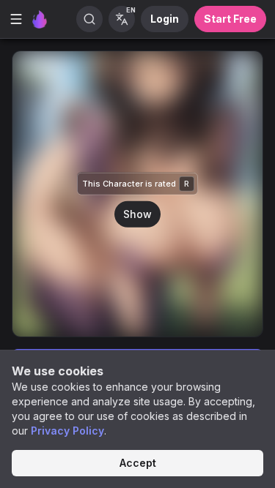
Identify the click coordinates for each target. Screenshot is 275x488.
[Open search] (89, 19)
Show (137, 213)
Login (164, 18)
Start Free (230, 18)
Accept (138, 463)
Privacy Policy (67, 430)
